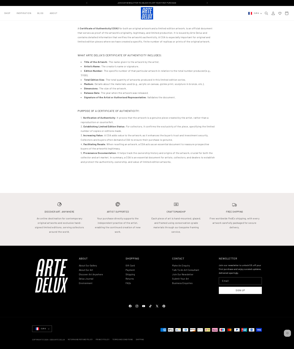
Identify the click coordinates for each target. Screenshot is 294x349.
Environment (85, 283)
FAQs (128, 283)
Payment (130, 270)
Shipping (130, 274)
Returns (130, 278)
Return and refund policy (80, 339)
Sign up (240, 290)
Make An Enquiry (181, 265)
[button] (7, 13)
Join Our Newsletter (182, 274)
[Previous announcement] (86, 3)
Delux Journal (86, 278)
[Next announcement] (207, 3)
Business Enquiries (182, 283)
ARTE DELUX (59, 340)
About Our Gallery (88, 265)
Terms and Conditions (122, 339)
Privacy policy (102, 339)
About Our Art (86, 270)
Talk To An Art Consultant (185, 270)
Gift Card (130, 265)
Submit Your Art (180, 278)
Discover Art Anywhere (91, 274)
